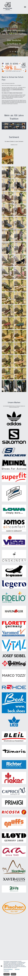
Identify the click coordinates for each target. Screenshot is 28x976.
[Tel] (18, 51)
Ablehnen (13, 974)
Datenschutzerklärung (8, 969)
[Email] (15, 51)
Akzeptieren (6, 974)
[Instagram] (12, 51)
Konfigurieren (6, 971)
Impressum (17, 969)
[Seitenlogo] (7, 7)
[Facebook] (10, 51)
